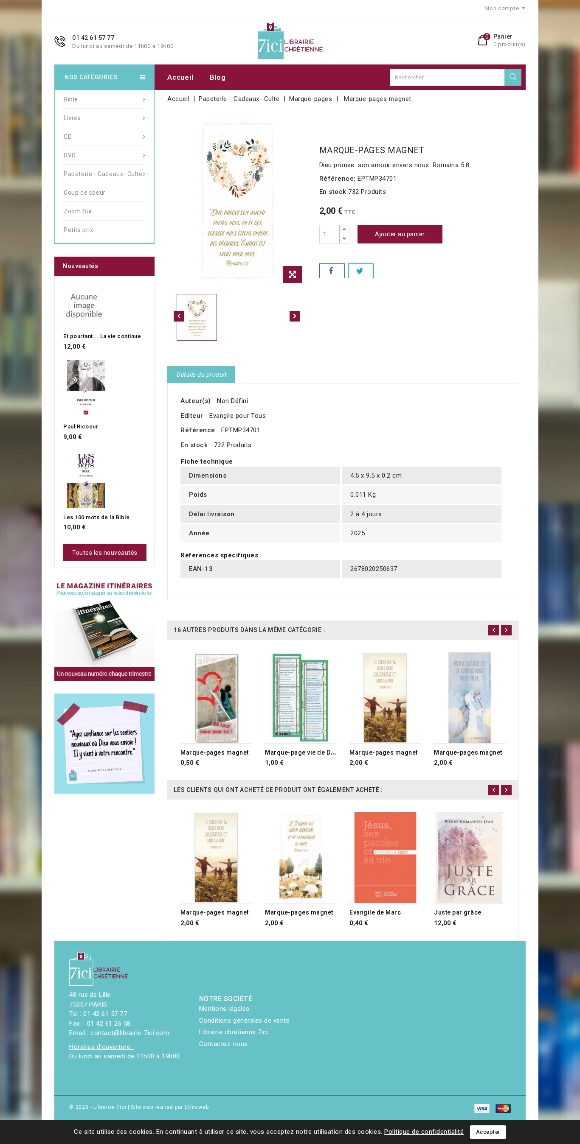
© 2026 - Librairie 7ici (98, 1107)
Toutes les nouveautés (105, 552)
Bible (71, 99)
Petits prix (78, 230)
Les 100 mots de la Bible (96, 517)
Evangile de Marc (375, 912)
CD (68, 136)
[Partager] (332, 271)
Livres (72, 118)
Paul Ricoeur (80, 426)
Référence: (337, 178)
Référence (197, 430)
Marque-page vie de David (304, 752)
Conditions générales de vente (244, 1020)
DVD (70, 155)
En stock (332, 192)
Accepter (488, 1132)
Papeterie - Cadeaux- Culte (103, 174)
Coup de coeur (85, 192)
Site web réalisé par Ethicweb (169, 1107)
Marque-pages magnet (214, 752)
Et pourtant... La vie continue (102, 336)
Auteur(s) (195, 401)
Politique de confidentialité (424, 1132)
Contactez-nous (223, 1044)
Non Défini (232, 401)
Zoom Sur (78, 211)
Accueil (180, 77)
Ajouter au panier (400, 234)
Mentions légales (224, 1009)
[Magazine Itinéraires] (104, 631)
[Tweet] (361, 271)
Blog (218, 77)
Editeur (191, 416)
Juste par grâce (457, 912)
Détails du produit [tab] (201, 374)
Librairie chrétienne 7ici (233, 1032)
